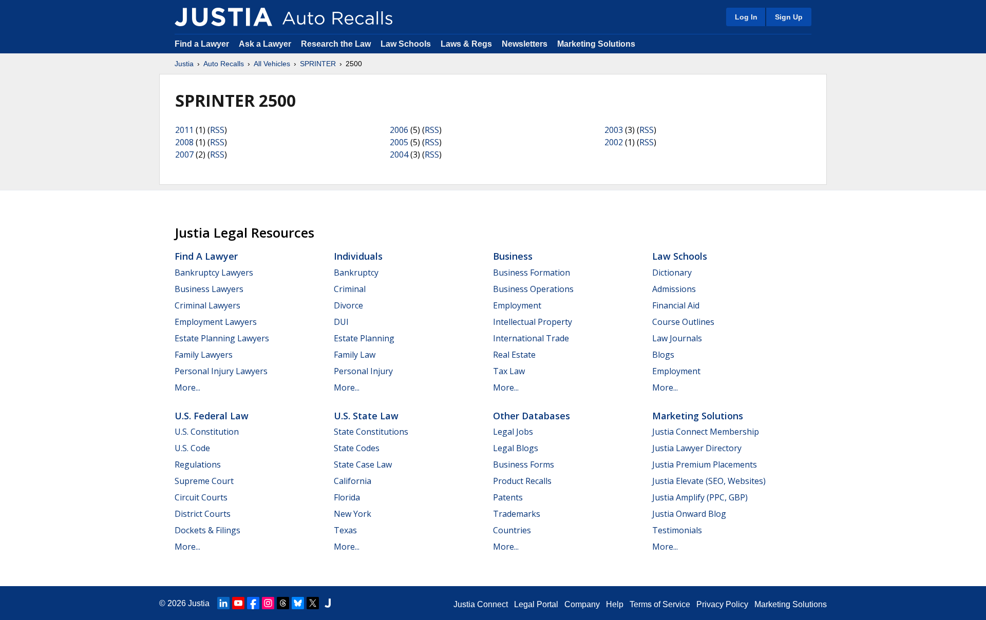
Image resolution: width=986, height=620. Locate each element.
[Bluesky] (298, 603)
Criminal (350, 289)
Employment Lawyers (216, 321)
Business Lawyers (209, 289)
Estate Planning (364, 338)
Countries (512, 530)
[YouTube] (238, 603)
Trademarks (516, 513)
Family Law (354, 354)
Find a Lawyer (202, 44)
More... (187, 387)
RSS (217, 129)
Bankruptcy (356, 272)
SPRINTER (318, 64)
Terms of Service (660, 604)
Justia (184, 64)
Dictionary (672, 272)
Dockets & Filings (207, 530)
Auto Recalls (223, 64)
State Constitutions (371, 431)
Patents (508, 497)
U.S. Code (192, 448)
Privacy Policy (722, 604)
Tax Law (509, 371)
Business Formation (531, 272)
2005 (399, 142)
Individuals (358, 256)
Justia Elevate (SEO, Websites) (709, 481)
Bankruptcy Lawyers (214, 272)
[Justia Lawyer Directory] (327, 603)
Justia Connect (480, 604)
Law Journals (677, 338)
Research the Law (336, 44)
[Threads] (283, 603)
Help (614, 604)
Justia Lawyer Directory (697, 448)
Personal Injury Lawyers (221, 371)
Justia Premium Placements (704, 464)
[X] (313, 603)
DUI (341, 321)
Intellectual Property (532, 321)
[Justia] (223, 17)
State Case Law (363, 464)
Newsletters (524, 44)
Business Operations (533, 289)
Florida (347, 497)
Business (513, 256)
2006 (399, 129)
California (352, 481)
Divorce (348, 305)
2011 (184, 129)
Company (582, 604)
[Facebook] (253, 603)
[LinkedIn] (223, 603)
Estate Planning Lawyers (222, 338)
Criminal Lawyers (207, 305)
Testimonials (677, 530)
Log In (746, 17)
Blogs (663, 354)
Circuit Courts (201, 497)
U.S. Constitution (207, 431)
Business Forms (523, 464)
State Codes (357, 448)
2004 (399, 154)
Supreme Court (204, 481)
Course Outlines (683, 321)
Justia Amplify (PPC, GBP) (700, 497)
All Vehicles (272, 64)
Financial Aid (675, 305)
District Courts (203, 513)
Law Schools (406, 44)
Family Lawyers (204, 354)
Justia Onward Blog (689, 513)
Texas (345, 530)
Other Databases (531, 416)
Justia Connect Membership (705, 431)
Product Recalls (522, 481)
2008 (184, 142)
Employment (517, 305)
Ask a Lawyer (266, 44)
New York (352, 513)
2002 (613, 142)
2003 (613, 129)
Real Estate (514, 354)
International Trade (531, 338)
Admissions (674, 289)
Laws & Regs (466, 44)
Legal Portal (536, 604)
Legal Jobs (513, 431)
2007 (184, 154)
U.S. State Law (366, 416)
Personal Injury (363, 371)
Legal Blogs (515, 448)
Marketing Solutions (596, 44)
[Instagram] (268, 603)
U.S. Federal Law (212, 416)
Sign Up (789, 17)
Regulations (198, 464)
